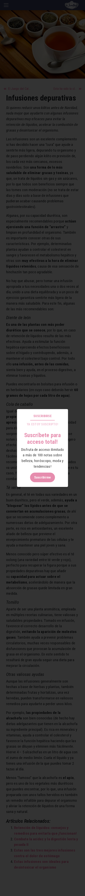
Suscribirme (42, 477)
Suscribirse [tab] (42, 416)
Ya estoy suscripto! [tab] (42, 424)
